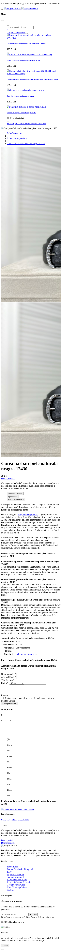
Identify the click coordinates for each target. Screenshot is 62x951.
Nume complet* (8, 674)
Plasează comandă (37, 123)
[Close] (2, 20)
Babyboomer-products (17, 138)
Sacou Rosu (12, 866)
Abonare (33, 914)
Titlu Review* (7, 680)
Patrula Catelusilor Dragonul (20, 869)
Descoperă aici (8, 478)
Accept (5, 946)
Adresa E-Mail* (8, 677)
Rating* (4, 683)
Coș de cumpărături (16, 32)
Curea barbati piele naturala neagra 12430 (26, 143)
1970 (9, 872)
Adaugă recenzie (9, 704)
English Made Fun (15, 874)
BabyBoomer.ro (14, 133)
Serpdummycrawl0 (15, 877)
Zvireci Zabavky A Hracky (19, 882)
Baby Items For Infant (17, 879)
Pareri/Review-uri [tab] (16, 499)
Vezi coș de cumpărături (18, 123)
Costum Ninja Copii (16, 885)
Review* (5, 695)
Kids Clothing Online (17, 887)
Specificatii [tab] (12, 496)
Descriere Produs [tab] (15, 493)
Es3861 (10, 890)
